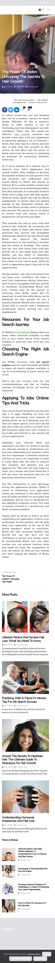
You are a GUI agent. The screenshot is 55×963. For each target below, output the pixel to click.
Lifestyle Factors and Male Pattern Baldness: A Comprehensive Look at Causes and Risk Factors (32, 852)
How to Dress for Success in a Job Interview (32, 904)
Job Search (23, 332)
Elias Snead (8, 87)
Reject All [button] (40, 959)
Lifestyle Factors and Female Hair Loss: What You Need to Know (23, 639)
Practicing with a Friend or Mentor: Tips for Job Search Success (24, 700)
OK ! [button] (47, 954)
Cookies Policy (33, 954)
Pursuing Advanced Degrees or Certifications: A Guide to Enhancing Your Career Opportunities (33, 887)
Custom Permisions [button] (20, 959)
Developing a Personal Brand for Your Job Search (33, 870)
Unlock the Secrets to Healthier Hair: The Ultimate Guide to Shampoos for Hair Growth (22, 759)
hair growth (22, 134)
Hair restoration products (24, 100)
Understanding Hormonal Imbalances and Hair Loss (18, 819)
